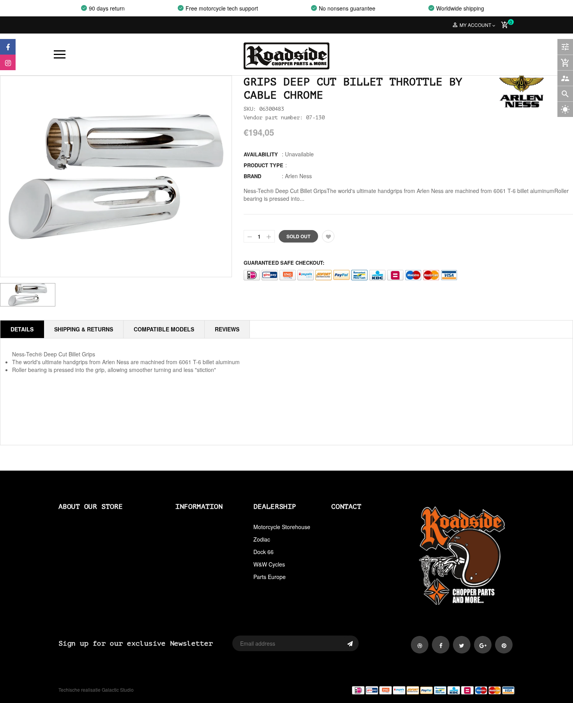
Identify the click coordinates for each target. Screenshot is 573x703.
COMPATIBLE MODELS (164, 329)
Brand (252, 176)
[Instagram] (8, 62)
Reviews (227, 329)
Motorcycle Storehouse (281, 527)
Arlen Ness (298, 176)
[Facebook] (8, 47)
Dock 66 (263, 552)
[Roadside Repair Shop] (403, 689)
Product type (263, 165)
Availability (261, 154)
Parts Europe (269, 577)
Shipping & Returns (83, 329)
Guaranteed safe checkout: (284, 262)
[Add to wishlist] (328, 236)
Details (22, 329)
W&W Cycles (269, 564)
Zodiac (261, 539)
